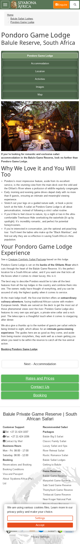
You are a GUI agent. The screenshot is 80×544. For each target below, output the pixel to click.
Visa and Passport (13, 474)
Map (40, 94)
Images (40, 86)
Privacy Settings (40, 536)
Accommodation (40, 63)
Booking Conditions (13, 469)
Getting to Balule (52, 464)
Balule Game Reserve (55, 475)
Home (10, 14)
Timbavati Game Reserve (57, 494)
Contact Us (40, 387)
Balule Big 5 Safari (53, 436)
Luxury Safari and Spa (55, 445)
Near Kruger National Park (57, 499)
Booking (40, 395)
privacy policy (15, 511)
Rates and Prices (40, 378)
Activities (40, 79)
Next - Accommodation (40, 364)
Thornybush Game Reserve (58, 490)
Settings (40, 518)
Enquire (63, 4)
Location (40, 71)
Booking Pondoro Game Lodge (19, 349)
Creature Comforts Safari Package (27, 259)
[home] (23, 4)
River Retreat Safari (53, 450)
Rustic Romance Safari (55, 455)
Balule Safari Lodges (21, 18)
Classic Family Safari (54, 441)
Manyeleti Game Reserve (57, 480)
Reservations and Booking (17, 464)
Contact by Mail (14, 441)
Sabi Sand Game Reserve (57, 485)
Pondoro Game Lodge (22, 22)
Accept (40, 525)
